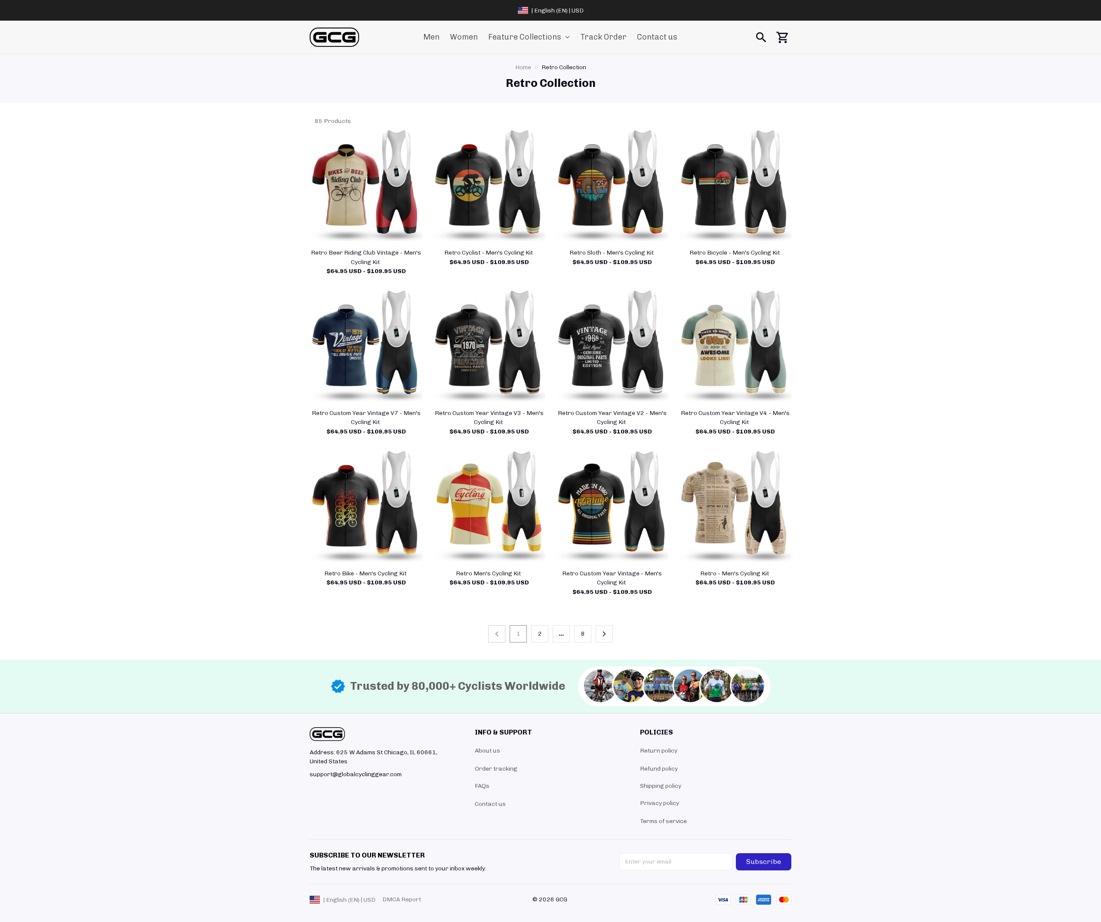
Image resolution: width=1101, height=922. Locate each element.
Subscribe (763, 861)
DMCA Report (401, 899)
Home (523, 67)
